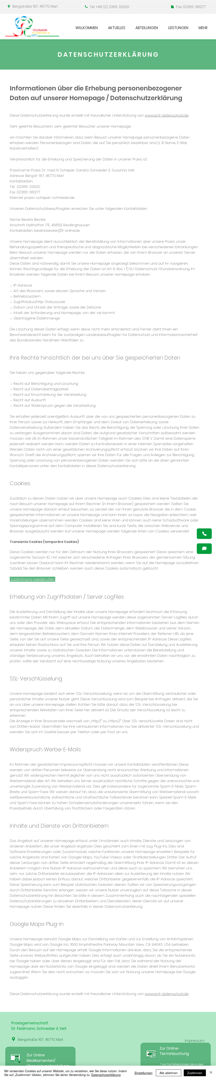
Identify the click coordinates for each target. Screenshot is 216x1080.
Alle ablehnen (168, 1073)
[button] (204, 533)
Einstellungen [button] (144, 1073)
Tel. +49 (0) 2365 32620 (109, 6)
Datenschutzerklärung (106, 1075)
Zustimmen (194, 1073)
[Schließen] (210, 1073)
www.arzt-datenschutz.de (167, 115)
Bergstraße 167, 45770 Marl (35, 6)
